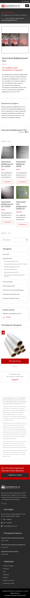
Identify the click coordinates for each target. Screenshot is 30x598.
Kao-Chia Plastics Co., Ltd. (19, 591)
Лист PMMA (13, 452)
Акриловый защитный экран (9, 551)
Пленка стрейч (6, 454)
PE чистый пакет (8, 281)
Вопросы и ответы (8, 580)
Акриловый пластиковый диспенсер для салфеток (14, 275)
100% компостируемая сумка (11, 294)
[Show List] (28, 132)
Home (7, 18)
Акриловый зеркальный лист (11, 272)
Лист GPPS (6, 254)
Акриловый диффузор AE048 (21, 163)
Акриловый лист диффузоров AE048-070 (21, 205)
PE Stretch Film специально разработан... (13, 545)
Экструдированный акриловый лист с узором (15, 264)
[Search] (27, 240)
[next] (27, 125)
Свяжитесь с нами (8, 583)
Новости (5, 577)
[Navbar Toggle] (27, 5)
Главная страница (8, 565)
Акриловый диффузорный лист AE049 (7, 204)
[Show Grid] (26, 132)
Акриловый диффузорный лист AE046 (7, 163)
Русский (26, 1)
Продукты (6, 574)
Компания (6, 568)
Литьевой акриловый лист (10, 269)
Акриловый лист (20, 18)
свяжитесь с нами (6, 456)
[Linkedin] (5, 504)
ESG (4, 571)
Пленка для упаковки (14, 454)
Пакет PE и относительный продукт (13, 290)
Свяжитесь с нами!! (15, 475)
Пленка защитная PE (9, 286)
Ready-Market (22, 595)
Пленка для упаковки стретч (11, 298)
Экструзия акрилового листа (11, 261)
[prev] (2, 125)
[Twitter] (3, 504)
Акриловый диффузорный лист (9, 20)
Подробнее (15, 380)
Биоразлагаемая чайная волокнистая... (13, 538)
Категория (12, 18)
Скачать (8, 317)
